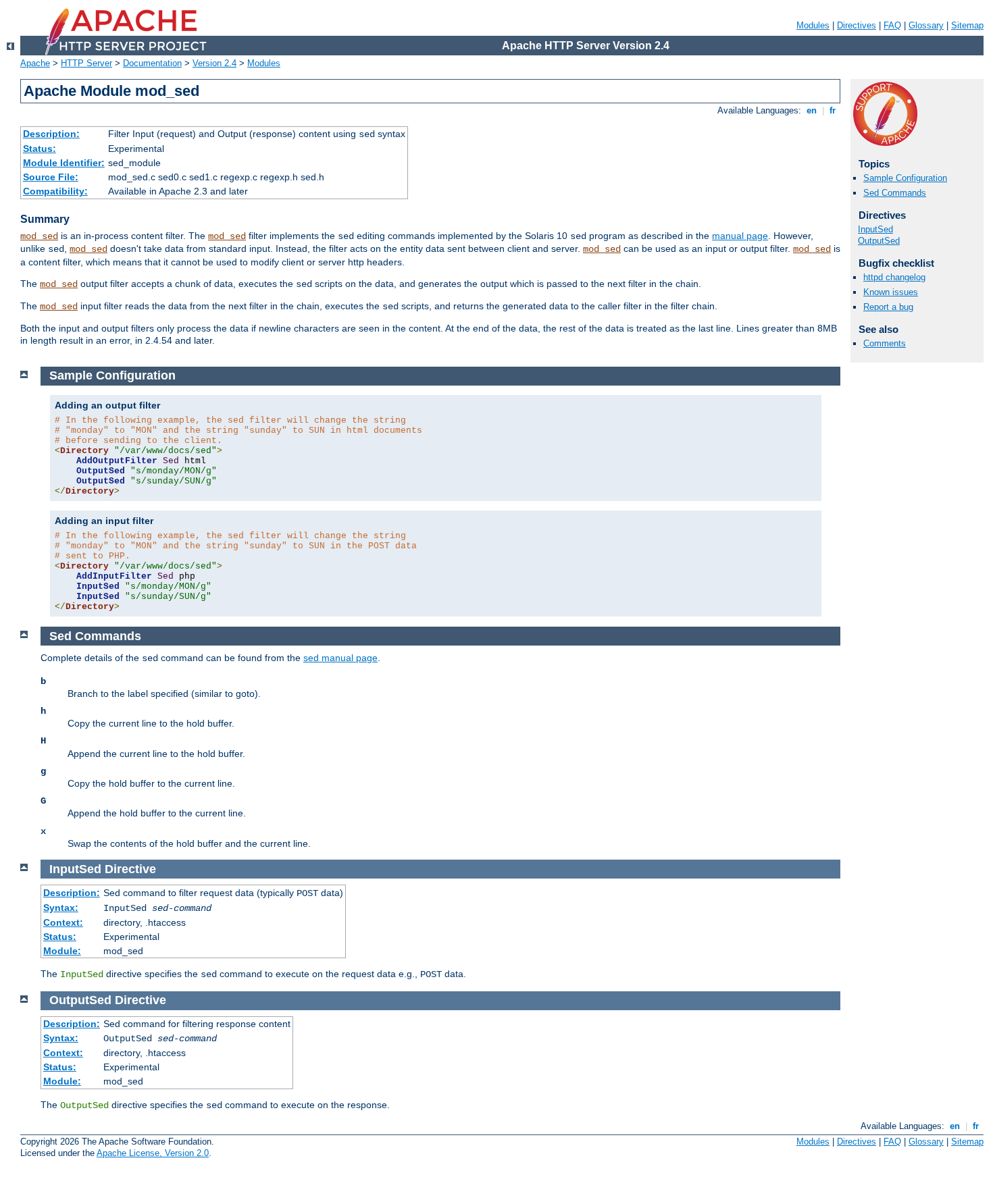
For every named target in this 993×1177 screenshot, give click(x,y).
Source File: (50, 177)
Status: (39, 148)
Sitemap (967, 25)
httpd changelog (894, 277)
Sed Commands (894, 193)
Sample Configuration (905, 178)
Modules (813, 25)
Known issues (890, 292)
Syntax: (60, 907)
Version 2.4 (214, 63)
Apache (35, 63)
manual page (740, 235)
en (811, 110)
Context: (63, 922)
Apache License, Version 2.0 (153, 1153)
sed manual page (340, 657)
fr (832, 110)
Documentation (152, 63)
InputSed (875, 229)
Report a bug (888, 307)
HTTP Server (86, 63)
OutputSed (879, 241)
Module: (62, 950)
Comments (884, 343)
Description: (51, 133)
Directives (856, 25)
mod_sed (39, 236)
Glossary (926, 25)
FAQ (892, 25)
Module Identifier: (64, 162)
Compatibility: (55, 191)
